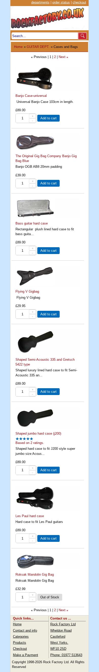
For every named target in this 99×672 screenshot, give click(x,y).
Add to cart (48, 118)
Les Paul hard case (29, 516)
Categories (21, 636)
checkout (79, 2)
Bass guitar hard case (31, 223)
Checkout (20, 649)
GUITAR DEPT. (38, 47)
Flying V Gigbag (27, 291)
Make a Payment (25, 655)
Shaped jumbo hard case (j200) (38, 433)
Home (18, 47)
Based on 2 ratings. (29, 443)
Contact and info (25, 630)
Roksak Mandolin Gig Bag (34, 574)
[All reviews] (24, 439)
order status (61, 2)
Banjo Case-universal (31, 96)
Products (19, 643)
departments (40, 2)
